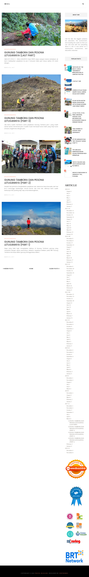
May (68, 197)
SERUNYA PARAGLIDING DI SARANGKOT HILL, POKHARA (79, 174)
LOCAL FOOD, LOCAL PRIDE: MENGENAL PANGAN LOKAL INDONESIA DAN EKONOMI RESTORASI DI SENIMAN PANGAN (79, 117)
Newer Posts (8, 268)
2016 (67, 448)
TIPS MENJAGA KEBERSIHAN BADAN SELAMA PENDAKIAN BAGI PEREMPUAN (79, 152)
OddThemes (63, 573)
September (70, 217)
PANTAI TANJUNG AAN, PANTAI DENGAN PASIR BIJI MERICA (78, 164)
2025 (67, 208)
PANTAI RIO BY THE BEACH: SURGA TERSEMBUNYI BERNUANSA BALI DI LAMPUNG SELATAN (77, 70)
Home (31, 268)
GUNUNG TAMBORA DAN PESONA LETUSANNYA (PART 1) (24, 243)
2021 (67, 320)
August (69, 191)
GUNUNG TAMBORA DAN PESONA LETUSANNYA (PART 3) (24, 119)
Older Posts (54, 268)
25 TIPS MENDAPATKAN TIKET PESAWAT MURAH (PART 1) (79, 141)
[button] (7, 3)
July (68, 193)
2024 (67, 236)
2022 (67, 292)
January (69, 206)
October (70, 215)
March (69, 202)
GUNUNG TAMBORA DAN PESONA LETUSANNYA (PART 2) (24, 181)
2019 (67, 376)
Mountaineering (10, 49)
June (68, 195)
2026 (67, 189)
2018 (67, 391)
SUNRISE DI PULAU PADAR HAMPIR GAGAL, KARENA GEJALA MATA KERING (79, 92)
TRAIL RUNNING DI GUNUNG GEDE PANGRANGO (77, 130)
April (68, 200)
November (70, 212)
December (70, 210)
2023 (67, 264)
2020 (67, 348)
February (69, 204)
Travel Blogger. (41, 573)
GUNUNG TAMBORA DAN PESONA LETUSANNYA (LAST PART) (24, 54)
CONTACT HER (76, 81)
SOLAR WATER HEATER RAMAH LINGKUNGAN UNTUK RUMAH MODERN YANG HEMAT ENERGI (79, 103)
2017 (67, 403)
